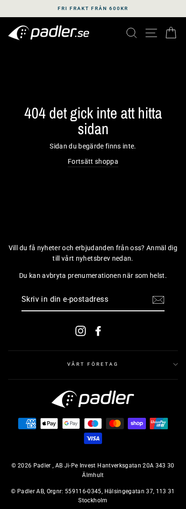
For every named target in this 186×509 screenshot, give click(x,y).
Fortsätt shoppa (93, 161)
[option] (93, 8)
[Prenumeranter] (158, 300)
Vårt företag (93, 364)
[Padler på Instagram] (80, 331)
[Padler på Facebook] (98, 331)
